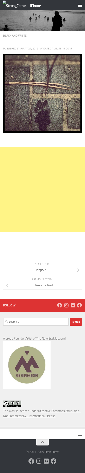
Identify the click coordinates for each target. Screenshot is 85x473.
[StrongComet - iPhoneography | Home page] (28, 5)
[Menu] (80, 5)
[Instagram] (66, 305)
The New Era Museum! (51, 338)
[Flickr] (72, 305)
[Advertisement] (42, 189)
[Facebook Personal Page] (59, 305)
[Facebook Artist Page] (79, 305)
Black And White (15, 35)
